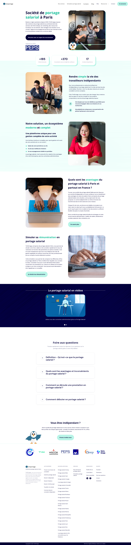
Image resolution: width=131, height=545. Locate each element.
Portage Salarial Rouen (63, 500)
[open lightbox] (65, 305)
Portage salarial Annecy (63, 470)
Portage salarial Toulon (63, 488)
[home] (8, 4)
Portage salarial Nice (62, 527)
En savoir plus (75, 224)
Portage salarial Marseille (64, 530)
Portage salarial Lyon (63, 524)
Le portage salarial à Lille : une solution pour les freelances (64, 535)
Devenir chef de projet (49, 484)
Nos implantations (63, 466)
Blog (92, 4)
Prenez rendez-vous (65, 437)
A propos (86, 4)
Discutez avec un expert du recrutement (40, 37)
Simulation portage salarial (74, 4)
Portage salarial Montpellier (64, 514)
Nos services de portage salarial (77, 470)
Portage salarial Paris (63, 521)
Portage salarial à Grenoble (64, 485)
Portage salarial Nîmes (63, 491)
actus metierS (47, 466)
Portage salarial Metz (63, 473)
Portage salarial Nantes (63, 508)
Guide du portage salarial (50, 474)
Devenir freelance (48, 481)
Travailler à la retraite (49, 487)
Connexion (98, 480)
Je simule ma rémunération (36, 274)
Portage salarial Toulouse (64, 497)
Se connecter (122, 4)
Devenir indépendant (49, 478)
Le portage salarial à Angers (64, 482)
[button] (105, 4)
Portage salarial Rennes (63, 511)
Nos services (61, 4)
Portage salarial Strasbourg (64, 517)
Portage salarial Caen (63, 476)
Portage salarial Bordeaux (64, 494)
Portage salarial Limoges (63, 479)
